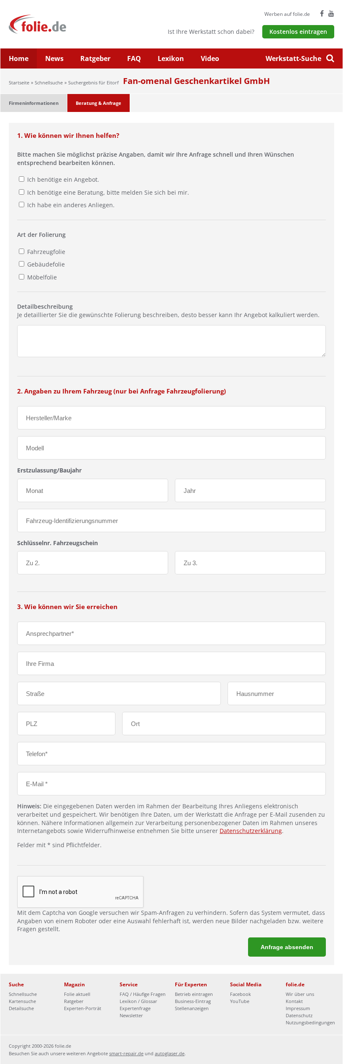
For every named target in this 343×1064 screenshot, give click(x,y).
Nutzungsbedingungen (310, 1022)
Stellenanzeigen (192, 1008)
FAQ (134, 58)
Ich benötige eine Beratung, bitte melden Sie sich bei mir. (108, 192)
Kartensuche (22, 1001)
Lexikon (171, 58)
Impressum (298, 1008)
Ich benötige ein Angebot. (63, 179)
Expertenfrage (135, 1008)
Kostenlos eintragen (298, 32)
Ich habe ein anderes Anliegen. (71, 205)
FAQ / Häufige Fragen (143, 994)
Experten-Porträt (82, 1008)
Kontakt (294, 1001)
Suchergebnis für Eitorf (93, 82)
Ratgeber (95, 58)
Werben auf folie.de (287, 14)
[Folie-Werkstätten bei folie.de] (60, 24)
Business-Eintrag (193, 1001)
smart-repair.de (126, 1053)
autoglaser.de (169, 1053)
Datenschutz (299, 1015)
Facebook (240, 994)
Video (210, 58)
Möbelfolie (41, 277)
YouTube (239, 1001)
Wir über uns (300, 994)
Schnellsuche (49, 82)
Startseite (19, 82)
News (54, 58)
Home (18, 58)
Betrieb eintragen (194, 994)
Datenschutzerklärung (251, 831)
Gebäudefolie (45, 264)
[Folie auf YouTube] (331, 13)
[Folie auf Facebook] (322, 13)
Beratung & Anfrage (98, 103)
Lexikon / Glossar (138, 1001)
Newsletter (131, 1015)
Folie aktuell (77, 994)
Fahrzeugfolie (45, 252)
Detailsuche (21, 1008)
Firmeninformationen (34, 103)
